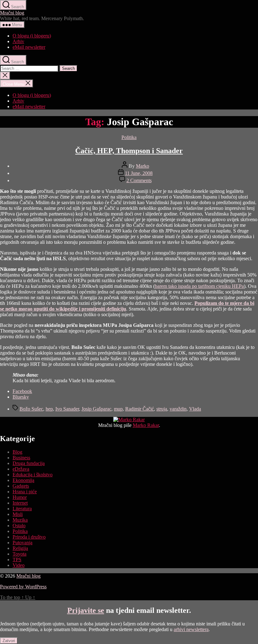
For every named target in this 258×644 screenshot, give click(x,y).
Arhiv (18, 41)
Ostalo (19, 525)
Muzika (20, 520)
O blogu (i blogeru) (32, 35)
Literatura (22, 508)
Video (19, 565)
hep (49, 409)
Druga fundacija (29, 463)
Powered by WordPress (23, 586)
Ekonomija (23, 480)
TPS (17, 559)
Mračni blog (12, 12)
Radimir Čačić (139, 409)
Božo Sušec (31, 409)
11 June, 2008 (139, 173)
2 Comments (139, 180)
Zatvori (9, 640)
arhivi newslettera (191, 629)
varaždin (178, 409)
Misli (18, 514)
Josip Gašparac (96, 409)
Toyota (19, 554)
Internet (20, 503)
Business (21, 457)
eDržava (21, 469)
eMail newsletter (29, 47)
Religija (20, 548)
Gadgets (21, 486)
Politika (129, 137)
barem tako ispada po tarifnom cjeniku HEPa (199, 286)
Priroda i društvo (29, 537)
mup (118, 409)
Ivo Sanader (67, 409)
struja (161, 409)
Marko (142, 166)
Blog (17, 452)
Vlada (195, 409)
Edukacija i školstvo (33, 474)
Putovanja (22, 542)
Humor (20, 497)
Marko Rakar (146, 425)
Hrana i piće (25, 491)
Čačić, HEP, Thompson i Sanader (129, 151)
